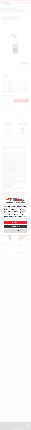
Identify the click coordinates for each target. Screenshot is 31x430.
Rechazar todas (15, 226)
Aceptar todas (15, 222)
